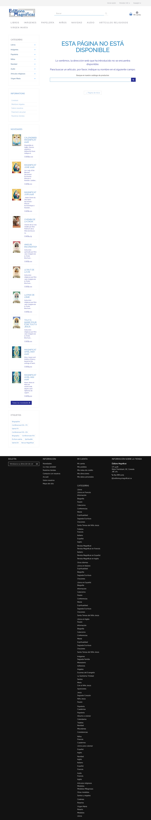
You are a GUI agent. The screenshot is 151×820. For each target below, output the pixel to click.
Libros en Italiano (83, 566)
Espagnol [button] (136, 3)
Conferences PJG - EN (20, 432)
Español (80, 539)
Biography (15, 436)
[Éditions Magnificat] (29, 12)
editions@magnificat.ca (123, 478)
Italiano (80, 535)
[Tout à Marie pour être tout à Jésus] (17, 322)
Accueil (45, 477)
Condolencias (82, 732)
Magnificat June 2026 (30, 166)
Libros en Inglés (83, 619)
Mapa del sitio (48, 484)
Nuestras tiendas (18, 116)
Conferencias (82, 509)
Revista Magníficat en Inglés (88, 559)
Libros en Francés (84, 492)
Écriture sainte (17, 439)
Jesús (79, 692)
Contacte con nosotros (51, 474)
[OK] (133, 80)
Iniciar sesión (111, 3)
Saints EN (15, 443)
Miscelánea (81, 729)
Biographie (16, 421)
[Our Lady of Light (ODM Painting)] (17, 352)
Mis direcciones (83, 474)
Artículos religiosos (113, 23)
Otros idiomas (82, 562)
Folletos (80, 529)
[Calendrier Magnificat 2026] (17, 140)
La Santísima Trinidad (85, 676)
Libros (15, 23)
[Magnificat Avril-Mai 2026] (17, 377)
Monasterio (81, 663)
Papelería (47, 23)
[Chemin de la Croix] (17, 222)
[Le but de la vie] (17, 272)
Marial (79, 512)
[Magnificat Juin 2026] (17, 195)
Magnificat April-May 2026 (30, 352)
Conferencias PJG (28, 436)
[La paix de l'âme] (17, 297)
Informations (18, 93)
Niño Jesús (81, 699)
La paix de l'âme (29, 296)
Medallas (80, 786)
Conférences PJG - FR (19, 425)
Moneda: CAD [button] (124, 3)
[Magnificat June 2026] (17, 167)
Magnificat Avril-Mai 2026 (30, 377)
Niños (63, 23)
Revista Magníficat (84, 546)
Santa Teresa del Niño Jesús (88, 525)
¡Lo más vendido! (49, 467)
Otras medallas (83, 792)
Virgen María (19, 27)
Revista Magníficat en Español (88, 555)
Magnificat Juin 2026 (30, 193)
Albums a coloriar (84, 716)
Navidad (76, 23)
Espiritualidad (82, 515)
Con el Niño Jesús (84, 685)
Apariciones (81, 689)
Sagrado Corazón (84, 695)
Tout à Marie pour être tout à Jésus (30, 323)
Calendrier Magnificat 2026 (30, 140)
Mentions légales (18, 104)
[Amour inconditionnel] (17, 247)
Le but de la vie (29, 271)
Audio (91, 23)
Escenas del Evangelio (86, 672)
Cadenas (80, 799)
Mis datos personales (85, 477)
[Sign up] (37, 464)
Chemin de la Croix (29, 220)
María (79, 682)
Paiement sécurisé (18, 112)
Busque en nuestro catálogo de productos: (92, 75)
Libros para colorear (85, 746)
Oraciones (81, 522)
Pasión (79, 502)
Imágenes (30, 23)
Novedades (16, 129)
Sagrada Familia (83, 659)
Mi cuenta (81, 464)
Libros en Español (84, 582)
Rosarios (80, 803)
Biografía (80, 499)
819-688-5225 (119, 475)
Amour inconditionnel (32, 245)
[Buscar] (106, 13)
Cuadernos (81, 709)
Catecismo (81, 505)
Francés (80, 532)
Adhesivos (81, 666)
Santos (80, 679)
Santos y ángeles (84, 795)
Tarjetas (80, 723)
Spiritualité (29, 439)
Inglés (79, 542)
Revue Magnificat (27, 443)
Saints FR (15, 429)
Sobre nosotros (17, 108)
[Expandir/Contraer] (35, 44)
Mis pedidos (82, 467)
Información (81, 495)
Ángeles (80, 669)
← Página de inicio (93, 93)
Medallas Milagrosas (85, 789)
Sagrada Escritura (84, 519)
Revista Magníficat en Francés (88, 549)
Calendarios (81, 719)
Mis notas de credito (85, 470)
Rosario (80, 809)
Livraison (14, 100)
